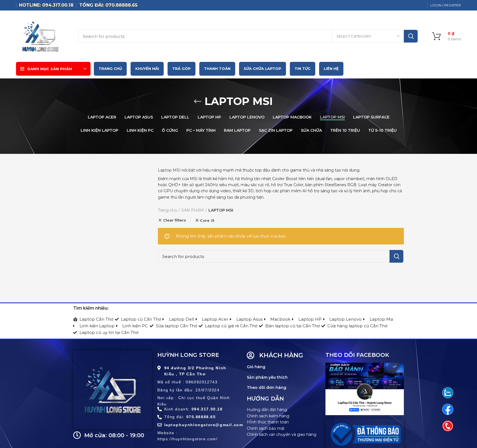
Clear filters (174, 220)
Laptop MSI (169, 170)
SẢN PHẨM (192, 210)
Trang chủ (167, 210)
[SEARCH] (411, 36)
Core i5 (207, 220)
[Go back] (198, 101)
